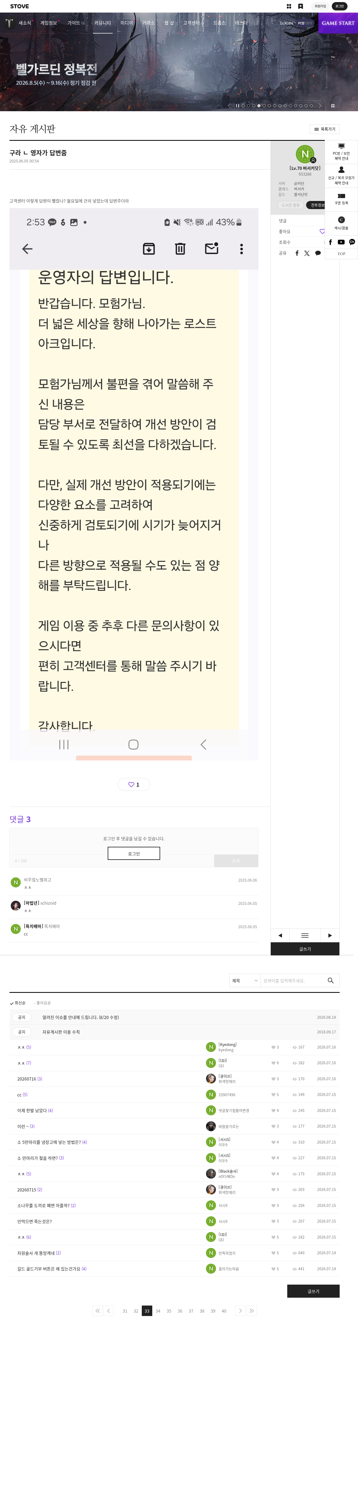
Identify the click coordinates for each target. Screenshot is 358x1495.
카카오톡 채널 (352, 242)
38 (202, 1311)
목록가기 (328, 129)
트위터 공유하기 (306, 253)
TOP (341, 254)
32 (136, 1311)
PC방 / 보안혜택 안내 (341, 156)
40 (224, 1311)
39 (213, 1311)
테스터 (241, 22)
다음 (240, 1311)
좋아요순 (43, 1003)
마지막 (251, 1311)
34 (158, 1311)
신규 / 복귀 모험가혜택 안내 (341, 180)
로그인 (287, 23)
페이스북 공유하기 (297, 253)
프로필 (305, 154)
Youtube (341, 242)
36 (180, 1311)
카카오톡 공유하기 (318, 253)
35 (169, 1311)
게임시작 (338, 23)
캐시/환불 (341, 227)
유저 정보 (37, 879)
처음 (97, 1311)
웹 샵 (169, 22)
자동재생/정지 (238, 105)
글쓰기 (305, 949)
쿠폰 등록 (341, 202)
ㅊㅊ (280, 935)
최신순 (20, 1003)
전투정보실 (319, 205)
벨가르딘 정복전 (179, 62)
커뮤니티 (102, 22)
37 (191, 1311)
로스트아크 (9, 22)
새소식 (25, 22)
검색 (331, 980)
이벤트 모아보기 (333, 105)
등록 (236, 861)
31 (125, 1311)
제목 (236, 980)
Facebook (330, 242)
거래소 (148, 22)
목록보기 (305, 935)
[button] (229, 105)
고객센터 (191, 22)
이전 (108, 1311)
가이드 (74, 22)
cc (330, 935)
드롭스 (219, 22)
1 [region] (137, 784)
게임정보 (48, 22)
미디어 (127, 22)
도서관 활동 (291, 205)
